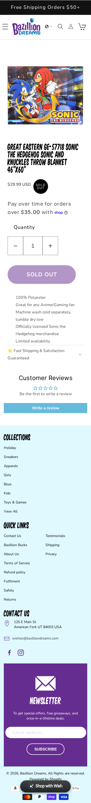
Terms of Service (17, 563)
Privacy (51, 554)
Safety (9, 590)
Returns (10, 599)
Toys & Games (15, 502)
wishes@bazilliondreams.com (35, 638)
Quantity (24, 227)
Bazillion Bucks (15, 545)
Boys (8, 484)
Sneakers (11, 456)
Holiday (10, 447)
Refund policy (14, 572)
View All (10, 511)
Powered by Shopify (46, 779)
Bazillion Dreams (33, 773)
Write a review (45, 408)
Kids (7, 493)
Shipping (52, 545)
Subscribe (45, 749)
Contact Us (12, 535)
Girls (7, 475)
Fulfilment (12, 581)
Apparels (11, 466)
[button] (5, 26)
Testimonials (55, 535)
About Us (11, 554)
